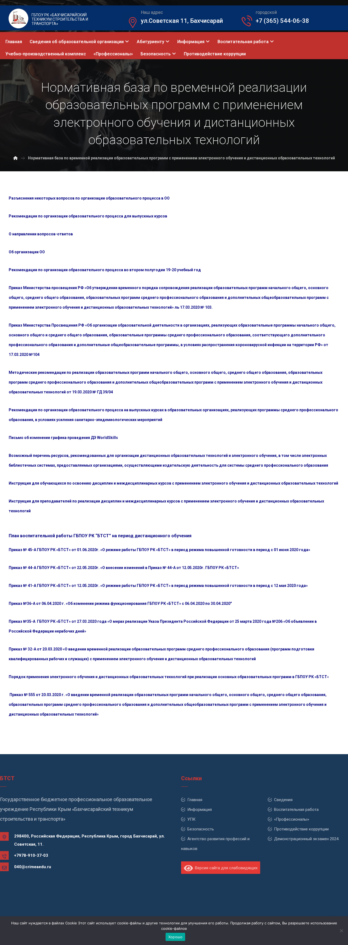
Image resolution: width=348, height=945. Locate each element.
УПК (191, 819)
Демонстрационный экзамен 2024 (306, 838)
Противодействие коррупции (301, 829)
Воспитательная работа (296, 809)
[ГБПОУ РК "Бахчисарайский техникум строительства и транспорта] (15, 158)
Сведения (283, 799)
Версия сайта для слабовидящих (225, 867)
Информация (199, 809)
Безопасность (200, 829)
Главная (194, 799)
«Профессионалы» (291, 819)
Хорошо (175, 937)
